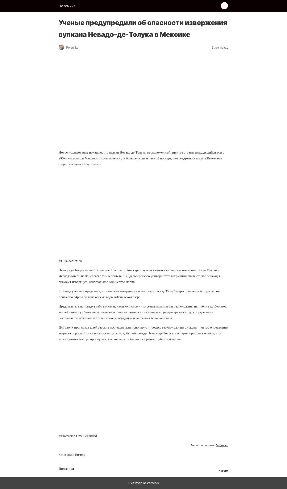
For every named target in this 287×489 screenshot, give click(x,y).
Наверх (223, 470)
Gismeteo (222, 445)
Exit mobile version (143, 483)
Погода (80, 454)
